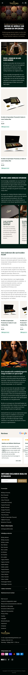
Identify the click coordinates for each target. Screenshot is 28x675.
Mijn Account (4, 599)
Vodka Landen (4, 567)
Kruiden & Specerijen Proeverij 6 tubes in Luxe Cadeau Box (13, 118)
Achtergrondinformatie (7, 529)
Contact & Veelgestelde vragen (9, 601)
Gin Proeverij (4, 497)
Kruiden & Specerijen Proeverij (9, 517)
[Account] (23, 3)
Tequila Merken (5, 569)
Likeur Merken (4, 574)
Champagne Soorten (6, 584)
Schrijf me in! (22, 481)
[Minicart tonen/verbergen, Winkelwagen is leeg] (25, 3)
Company (3, 626)
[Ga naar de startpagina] (14, 3)
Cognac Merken (5, 559)
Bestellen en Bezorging (7, 606)
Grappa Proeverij (5, 510)
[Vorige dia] (3, 450)
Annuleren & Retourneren (7, 608)
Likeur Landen (4, 579)
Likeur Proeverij (5, 500)
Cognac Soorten (5, 562)
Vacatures (3, 628)
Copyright (3, 618)
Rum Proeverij (4, 495)
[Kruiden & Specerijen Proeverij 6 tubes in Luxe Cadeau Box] (14, 102)
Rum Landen (4, 549)
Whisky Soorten (5, 540)
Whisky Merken (5, 537)
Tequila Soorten (5, 572)
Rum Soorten (4, 547)
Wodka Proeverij (5, 507)
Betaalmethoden (5, 621)
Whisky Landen (5, 542)
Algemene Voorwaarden (7, 611)
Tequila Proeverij (5, 505)
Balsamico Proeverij (6, 522)
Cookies (3, 616)
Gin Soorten (4, 554)
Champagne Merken (6, 581)
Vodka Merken (4, 564)
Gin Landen (4, 557)
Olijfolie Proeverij (5, 519)
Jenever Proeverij (5, 512)
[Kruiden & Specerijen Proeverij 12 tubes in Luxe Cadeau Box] (14, 143)
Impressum (4, 623)
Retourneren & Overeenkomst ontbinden (11, 603)
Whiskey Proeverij (5, 492)
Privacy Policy (4, 613)
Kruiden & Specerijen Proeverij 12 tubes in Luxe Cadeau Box (13, 160)
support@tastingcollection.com (13, 637)
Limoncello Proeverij (6, 502)
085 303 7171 (9, 640)
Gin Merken (4, 552)
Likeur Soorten (5, 577)
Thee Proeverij (4, 515)
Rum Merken (4, 545)
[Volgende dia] (24, 225)
